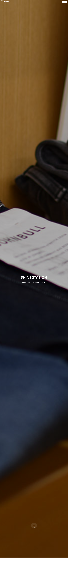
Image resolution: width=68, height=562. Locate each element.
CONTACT (58, 1)
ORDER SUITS (53, 1)
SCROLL (34, 527)
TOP (37, 1)
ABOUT (41, 1)
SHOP (45, 1)
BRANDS (48, 1)
